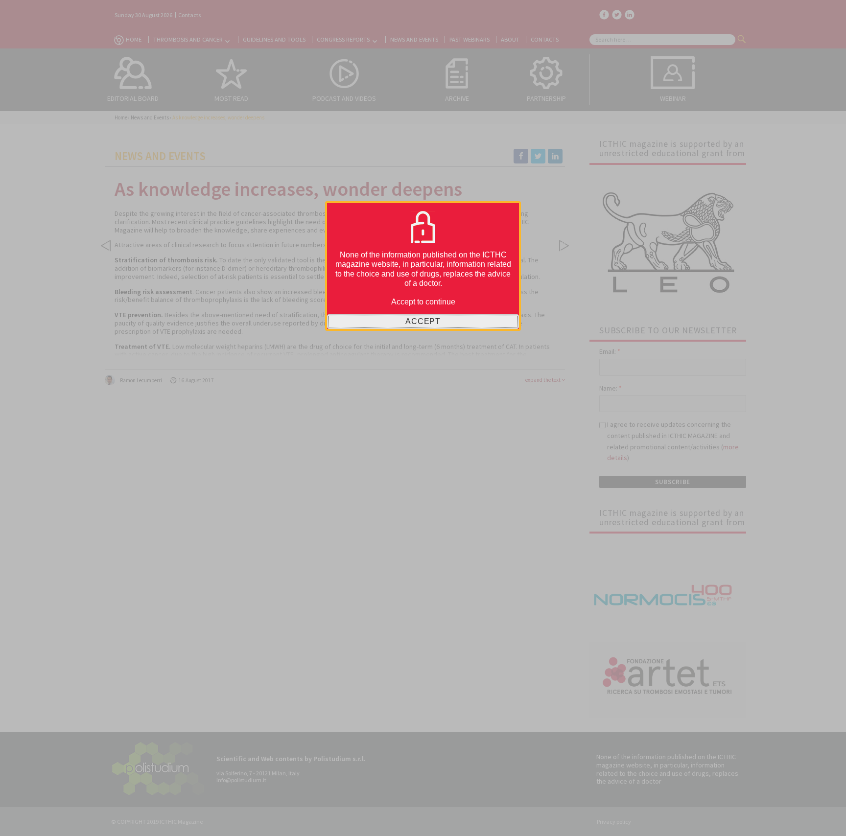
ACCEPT (423, 321)
